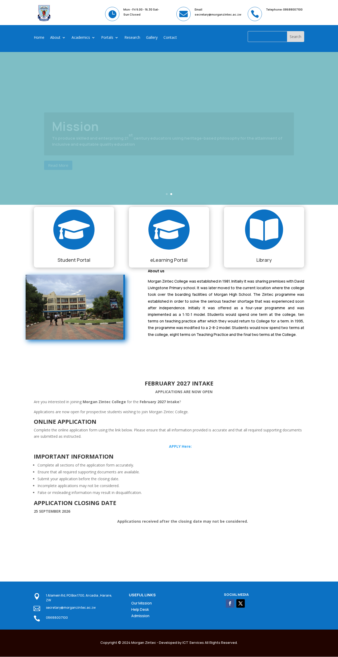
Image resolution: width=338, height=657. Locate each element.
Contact (170, 38)
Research (132, 38)
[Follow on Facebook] (230, 603)
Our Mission (141, 603)
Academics (81, 38)
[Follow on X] (240, 603)
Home (39, 38)
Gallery (152, 38)
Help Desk (140, 609)
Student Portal (74, 260)
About (55, 38)
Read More (58, 152)
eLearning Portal (168, 260)
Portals (107, 38)
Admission (140, 615)
